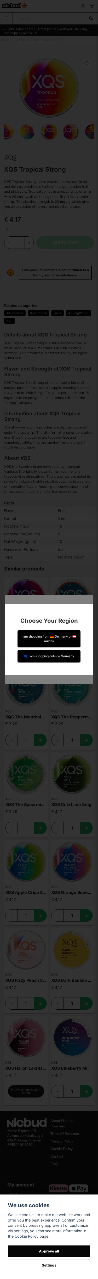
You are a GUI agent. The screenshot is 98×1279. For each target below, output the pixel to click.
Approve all (49, 1251)
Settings (49, 1265)
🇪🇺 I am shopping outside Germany (49, 656)
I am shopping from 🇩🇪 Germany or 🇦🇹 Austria (49, 638)
